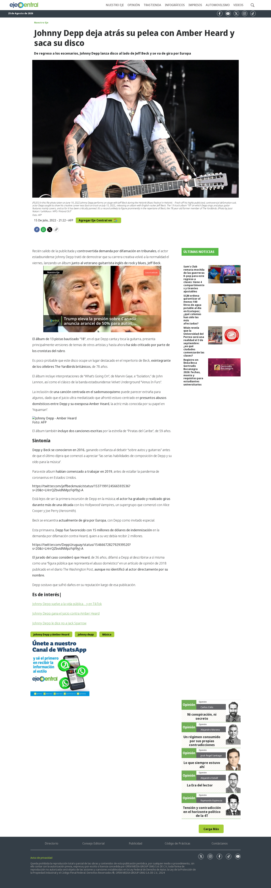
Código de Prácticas (177, 843)
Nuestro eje (115, 5)
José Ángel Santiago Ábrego (211, 757)
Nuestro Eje (41, 22)
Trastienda (152, 5)
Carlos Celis (207, 707)
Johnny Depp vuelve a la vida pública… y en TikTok (67, 604)
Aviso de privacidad (41, 857)
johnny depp (86, 634)
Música (106, 634)
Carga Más (211, 829)
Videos (238, 5)
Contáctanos (220, 843)
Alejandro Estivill (209, 778)
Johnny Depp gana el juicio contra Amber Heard (66, 613)
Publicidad (135, 843)
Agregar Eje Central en (96, 220)
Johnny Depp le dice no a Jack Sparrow (59, 623)
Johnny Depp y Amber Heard (51, 634)
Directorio (51, 843)
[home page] (24, 5)
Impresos (195, 5)
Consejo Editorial (93, 843)
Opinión (134, 5)
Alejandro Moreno (210, 729)
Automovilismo (218, 5)
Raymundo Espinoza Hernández (211, 802)
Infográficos (175, 5)
